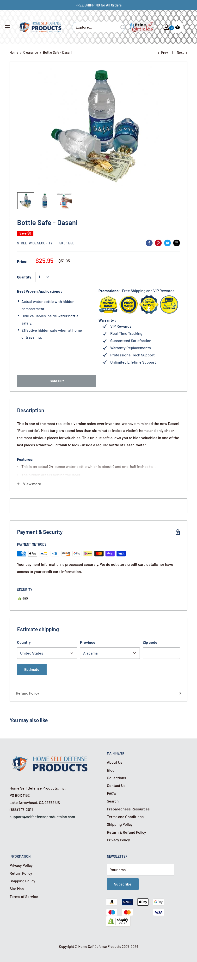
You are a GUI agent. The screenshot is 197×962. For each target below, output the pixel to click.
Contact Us (116, 785)
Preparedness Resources (128, 809)
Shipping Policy (120, 824)
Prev (164, 52)
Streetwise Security (34, 243)
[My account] (166, 27)
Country (24, 642)
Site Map (17, 888)
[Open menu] (7, 27)
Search (113, 801)
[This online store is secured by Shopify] (118, 919)
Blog (111, 770)
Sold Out (57, 380)
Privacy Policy (118, 840)
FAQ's (111, 793)
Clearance (30, 52)
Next (180, 52)
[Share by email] (176, 242)
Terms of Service (24, 896)
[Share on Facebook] (149, 242)
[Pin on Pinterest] (158, 242)
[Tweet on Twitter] (167, 242)
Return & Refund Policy (126, 832)
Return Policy (21, 873)
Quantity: (25, 277)
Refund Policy (27, 693)
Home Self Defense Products (99, 946)
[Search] (122, 27)
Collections (116, 777)
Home (14, 52)
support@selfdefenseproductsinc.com (42, 816)
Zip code (150, 642)
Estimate (31, 669)
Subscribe (122, 884)
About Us (114, 762)
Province (87, 642)
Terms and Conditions (125, 816)
